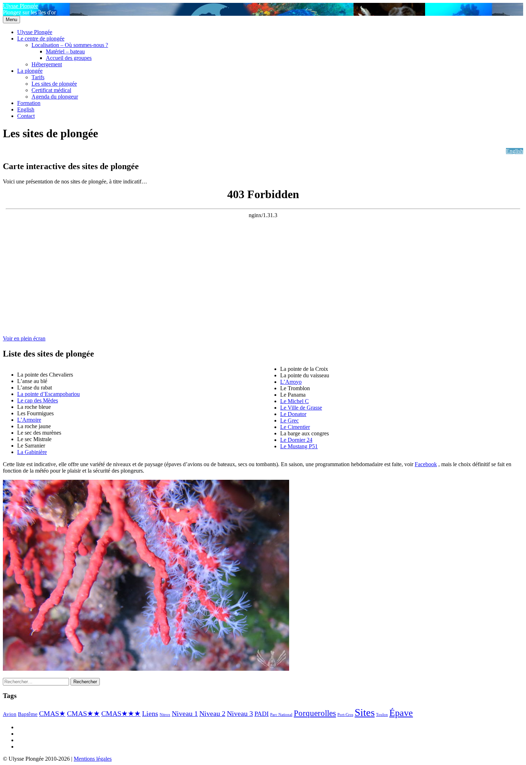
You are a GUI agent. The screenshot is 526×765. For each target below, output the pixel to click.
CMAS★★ (83, 713)
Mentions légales (93, 759)
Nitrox (165, 715)
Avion (9, 714)
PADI (261, 713)
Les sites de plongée (54, 84)
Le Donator (293, 414)
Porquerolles (315, 713)
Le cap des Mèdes (37, 400)
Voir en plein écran (24, 338)
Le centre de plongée (40, 38)
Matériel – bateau (65, 51)
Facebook (426, 464)
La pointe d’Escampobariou (48, 394)
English (25, 109)
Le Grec (289, 420)
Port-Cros (345, 715)
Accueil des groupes (69, 58)
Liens (150, 713)
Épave (401, 713)
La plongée (30, 71)
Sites (365, 712)
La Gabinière (32, 452)
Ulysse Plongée (20, 6)
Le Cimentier (295, 427)
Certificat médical (51, 90)
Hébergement (46, 64)
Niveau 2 (212, 713)
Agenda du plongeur (54, 97)
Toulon (382, 715)
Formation (28, 103)
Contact (26, 116)
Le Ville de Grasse (301, 408)
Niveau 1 (185, 713)
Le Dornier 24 (296, 440)
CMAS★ (52, 713)
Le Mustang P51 (299, 446)
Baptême (28, 714)
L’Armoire (29, 420)
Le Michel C (294, 401)
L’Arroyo (291, 382)
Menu (11, 19)
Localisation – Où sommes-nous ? (69, 45)
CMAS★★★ (121, 713)
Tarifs (37, 77)
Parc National (281, 715)
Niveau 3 (240, 713)
